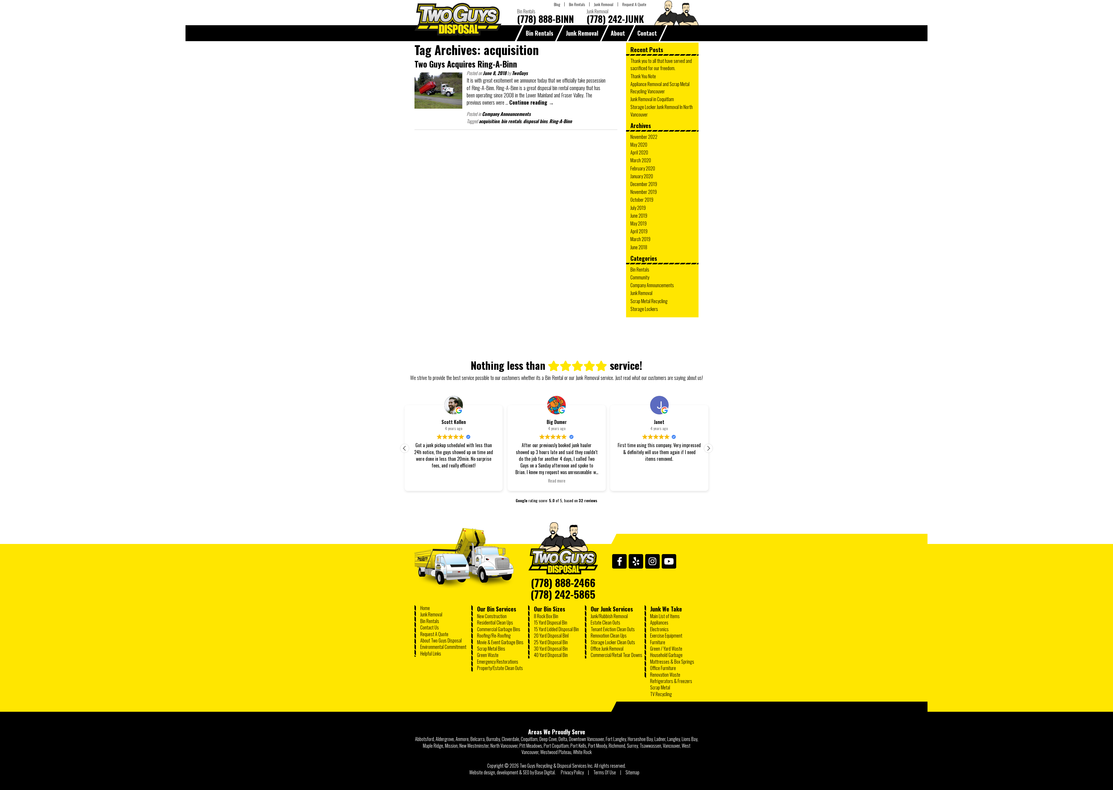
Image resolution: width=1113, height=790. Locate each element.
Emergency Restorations (497, 661)
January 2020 (641, 176)
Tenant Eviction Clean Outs (613, 629)
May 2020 (638, 144)
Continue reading (531, 102)
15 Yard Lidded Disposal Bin (556, 629)
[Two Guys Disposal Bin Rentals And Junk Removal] (457, 33)
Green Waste (488, 654)
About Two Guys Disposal (441, 640)
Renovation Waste (665, 674)
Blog (557, 4)
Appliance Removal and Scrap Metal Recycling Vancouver (660, 88)
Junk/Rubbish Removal (609, 616)
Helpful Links (430, 653)
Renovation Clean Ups (609, 635)
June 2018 (638, 247)
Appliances (659, 622)
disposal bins (535, 121)
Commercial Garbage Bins (498, 629)
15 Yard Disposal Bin (550, 622)
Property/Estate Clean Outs (500, 668)
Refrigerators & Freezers (671, 681)
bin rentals (511, 121)
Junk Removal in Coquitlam (652, 99)
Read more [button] (556, 481)
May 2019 (638, 223)
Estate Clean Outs (605, 622)
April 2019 (639, 231)
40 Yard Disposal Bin (551, 654)
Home (425, 608)
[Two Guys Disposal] (563, 549)
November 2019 (643, 191)
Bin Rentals (577, 4)
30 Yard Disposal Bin (551, 648)
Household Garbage (666, 654)
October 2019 (641, 199)
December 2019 (643, 184)
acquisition (489, 121)
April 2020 (639, 152)
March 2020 (640, 160)
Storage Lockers (644, 308)
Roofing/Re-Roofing (494, 635)
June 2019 (638, 215)
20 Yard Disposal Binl (551, 635)
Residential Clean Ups (495, 622)
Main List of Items (665, 616)
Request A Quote (634, 4)
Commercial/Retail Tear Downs (616, 654)
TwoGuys (520, 73)
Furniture (657, 642)
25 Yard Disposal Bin (551, 642)
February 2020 (642, 168)
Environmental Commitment (443, 646)
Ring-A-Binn (560, 121)
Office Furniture (663, 668)
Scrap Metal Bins (491, 648)
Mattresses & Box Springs (672, 661)
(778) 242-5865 (563, 592)
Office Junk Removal (607, 648)
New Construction (492, 616)
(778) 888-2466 (563, 580)
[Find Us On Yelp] (636, 561)
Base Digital (545, 772)
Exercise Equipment (666, 635)
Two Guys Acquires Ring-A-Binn (465, 64)
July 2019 (638, 207)
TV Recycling (661, 694)
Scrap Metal (660, 687)
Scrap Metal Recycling (649, 301)
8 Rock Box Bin (546, 616)
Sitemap (632, 772)
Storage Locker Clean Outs (613, 642)
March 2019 (640, 239)
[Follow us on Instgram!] (652, 561)
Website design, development (493, 772)
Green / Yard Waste (666, 648)
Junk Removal (603, 4)
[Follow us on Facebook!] (619, 561)
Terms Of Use (604, 772)
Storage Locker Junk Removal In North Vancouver (661, 110)
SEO (526, 772)
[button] (708, 448)
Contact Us (429, 627)
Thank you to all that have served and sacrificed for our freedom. (661, 64)
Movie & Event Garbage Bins (500, 642)
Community (639, 277)
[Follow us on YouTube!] (669, 561)
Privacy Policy (572, 772)
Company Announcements (506, 113)
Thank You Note (643, 76)
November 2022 (643, 136)
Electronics (659, 629)
